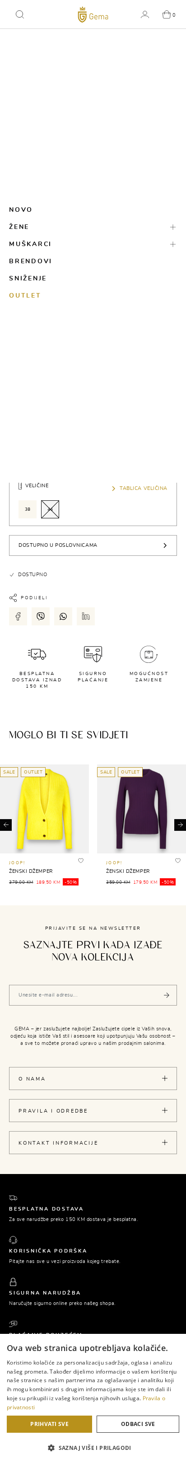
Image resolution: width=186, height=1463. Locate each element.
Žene (19, 227)
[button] (20, 14)
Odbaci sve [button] (138, 1424)
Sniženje (28, 278)
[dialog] (93, 1398)
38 (28, 509)
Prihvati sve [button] (49, 1424)
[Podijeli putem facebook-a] (18, 616)
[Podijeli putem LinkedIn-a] (86, 616)
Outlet (25, 296)
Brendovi (30, 261)
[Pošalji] (166, 995)
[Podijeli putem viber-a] (41, 616)
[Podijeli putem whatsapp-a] (63, 616)
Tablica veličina (143, 488)
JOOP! (17, 863)
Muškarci (30, 244)
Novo (21, 210)
